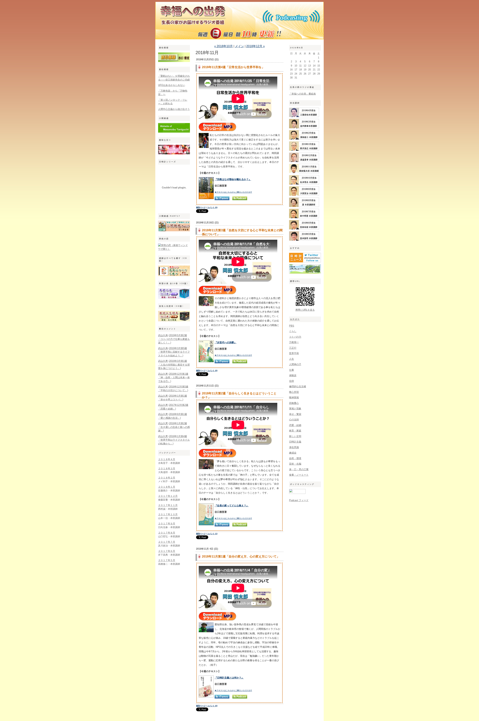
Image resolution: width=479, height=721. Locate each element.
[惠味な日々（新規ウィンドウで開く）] (174, 153)
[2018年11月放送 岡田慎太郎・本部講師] (304, 172)
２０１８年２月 (166, 477)
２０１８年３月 (166, 468)
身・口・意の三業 (299, 469)
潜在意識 (294, 447)
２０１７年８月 (166, 532)
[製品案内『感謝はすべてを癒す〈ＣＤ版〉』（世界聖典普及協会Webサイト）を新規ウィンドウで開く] (174, 275)
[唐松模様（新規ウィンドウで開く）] (174, 61)
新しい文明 (295, 436)
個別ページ (200, 207)
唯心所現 (294, 392)
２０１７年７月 (166, 541)
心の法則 (294, 419)
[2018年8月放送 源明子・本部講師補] (304, 206)
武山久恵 (163, 361)
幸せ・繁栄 (295, 414)
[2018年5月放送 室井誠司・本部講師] (304, 239)
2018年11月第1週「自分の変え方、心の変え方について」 (241, 556)
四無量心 (294, 403)
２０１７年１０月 (168, 514)
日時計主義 (295, 441)
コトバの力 (295, 336)
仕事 (291, 370)
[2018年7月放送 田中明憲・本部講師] (304, 217)
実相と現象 (295, 408)
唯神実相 (294, 397)
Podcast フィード (299, 500)
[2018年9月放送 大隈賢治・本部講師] (304, 194)
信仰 (291, 381)
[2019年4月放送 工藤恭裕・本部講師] (304, 116)
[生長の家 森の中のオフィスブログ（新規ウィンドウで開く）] (305, 273)
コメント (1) (212, 534)
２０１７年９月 (166, 523)
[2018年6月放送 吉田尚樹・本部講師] (304, 228)
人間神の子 (295, 364)
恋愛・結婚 (295, 425)
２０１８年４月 (166, 459)
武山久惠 (163, 335)
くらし (292, 331)
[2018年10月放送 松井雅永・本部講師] (304, 183)
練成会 (292, 452)
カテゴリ (295, 319)
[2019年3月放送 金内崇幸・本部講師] (304, 127)
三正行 (292, 347)
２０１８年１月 (166, 486)
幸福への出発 (239, 21)
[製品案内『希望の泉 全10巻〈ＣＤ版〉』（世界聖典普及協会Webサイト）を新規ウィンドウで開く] (174, 297)
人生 (291, 359)
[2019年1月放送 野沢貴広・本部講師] (304, 150)
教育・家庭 (295, 430)
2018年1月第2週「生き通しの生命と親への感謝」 (174, 427)
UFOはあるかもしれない (171, 85)
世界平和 (294, 353)
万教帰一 (294, 342)
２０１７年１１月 (168, 505)
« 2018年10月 (223, 46)
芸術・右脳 (295, 463)
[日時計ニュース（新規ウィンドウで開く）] (305, 261)
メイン (239, 46)
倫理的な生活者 (297, 386)
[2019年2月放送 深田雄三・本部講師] (304, 138)
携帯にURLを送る (305, 309)
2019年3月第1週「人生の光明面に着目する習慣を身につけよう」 (174, 365)
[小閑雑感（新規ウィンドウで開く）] (174, 131)
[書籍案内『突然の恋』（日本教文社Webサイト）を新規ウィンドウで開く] (174, 249)
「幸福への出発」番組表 (302, 93)
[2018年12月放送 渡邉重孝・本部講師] (304, 161)
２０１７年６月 (166, 551)
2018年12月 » (255, 46)
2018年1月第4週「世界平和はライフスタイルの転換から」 (174, 440)
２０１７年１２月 (168, 496)
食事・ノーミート (299, 474)
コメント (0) (212, 207)
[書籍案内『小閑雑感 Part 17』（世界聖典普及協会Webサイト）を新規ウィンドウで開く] (174, 230)
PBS (291, 325)
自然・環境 (295, 458)
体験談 (292, 375)
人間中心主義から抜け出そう (174, 109)
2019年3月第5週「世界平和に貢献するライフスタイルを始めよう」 (174, 352)
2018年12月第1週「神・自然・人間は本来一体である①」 (174, 377)
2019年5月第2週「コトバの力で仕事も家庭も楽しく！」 (174, 339)
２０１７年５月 (166, 560)
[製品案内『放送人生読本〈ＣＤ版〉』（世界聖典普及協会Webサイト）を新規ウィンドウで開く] (174, 320)
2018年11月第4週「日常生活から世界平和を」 (233, 67)
